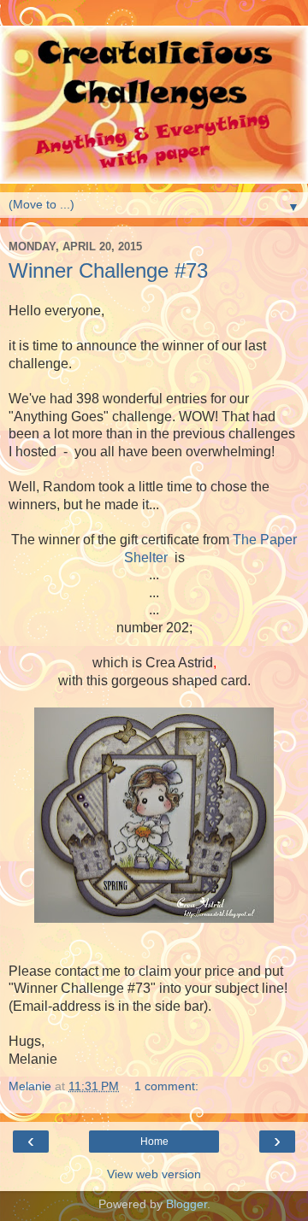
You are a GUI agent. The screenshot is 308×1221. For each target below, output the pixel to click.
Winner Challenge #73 (108, 270)
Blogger (186, 1204)
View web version (154, 1174)
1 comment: (166, 1086)
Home (154, 1142)
